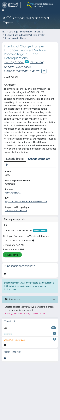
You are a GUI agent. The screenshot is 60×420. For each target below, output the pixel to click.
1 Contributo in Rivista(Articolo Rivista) (25, 34)
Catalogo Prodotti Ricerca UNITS (26, 31)
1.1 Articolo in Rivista (16, 38)
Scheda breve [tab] (15, 158)
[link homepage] (11, 5)
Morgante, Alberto (27, 71)
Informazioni (13, 299)
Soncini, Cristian (14, 62)
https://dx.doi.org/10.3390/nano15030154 (26, 201)
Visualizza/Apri (12, 254)
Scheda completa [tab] (39, 158)
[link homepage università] (40, 5)
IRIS (4, 31)
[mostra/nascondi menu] (3, 9)
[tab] (7, 165)
